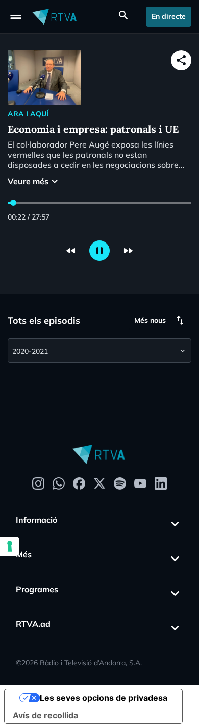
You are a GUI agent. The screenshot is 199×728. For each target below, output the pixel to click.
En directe (169, 16)
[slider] (13, 203)
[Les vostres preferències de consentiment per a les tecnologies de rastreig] (9, 546)
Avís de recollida (45, 715)
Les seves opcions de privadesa (103, 698)
